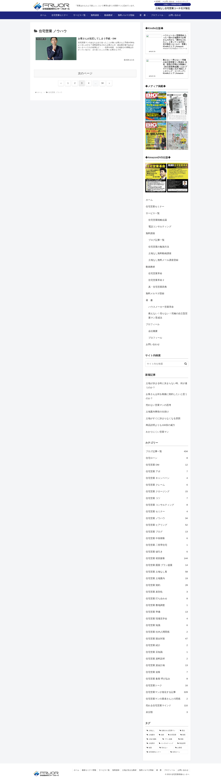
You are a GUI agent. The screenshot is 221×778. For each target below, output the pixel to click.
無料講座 (150, 233)
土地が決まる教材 (129, 770)
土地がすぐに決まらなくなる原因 (163, 418)
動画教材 (150, 267)
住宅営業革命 (155, 273)
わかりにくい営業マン (157, 432)
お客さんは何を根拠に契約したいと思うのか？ (166, 396)
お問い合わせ (169, 1)
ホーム (149, 200)
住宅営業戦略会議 (157, 220)
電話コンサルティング (159, 226)
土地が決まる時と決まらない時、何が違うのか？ (166, 385)
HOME (158, 1)
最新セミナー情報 (89, 770)
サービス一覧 (153, 213)
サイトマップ (182, 1)
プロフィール (153, 324)
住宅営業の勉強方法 (158, 246)
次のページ (85, 73)
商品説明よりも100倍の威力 (160, 425)
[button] (184, 363)
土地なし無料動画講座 (159, 253)
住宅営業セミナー (155, 206)
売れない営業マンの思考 (158, 405)
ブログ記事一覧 (156, 240)
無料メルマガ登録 (155, 293)
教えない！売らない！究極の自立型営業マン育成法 (167, 315)
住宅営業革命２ (156, 280)
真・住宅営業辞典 (157, 287)
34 (102, 83)
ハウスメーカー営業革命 (161, 307)
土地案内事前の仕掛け (157, 411)
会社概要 (153, 331)
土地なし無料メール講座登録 (163, 260)
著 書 (149, 300)
